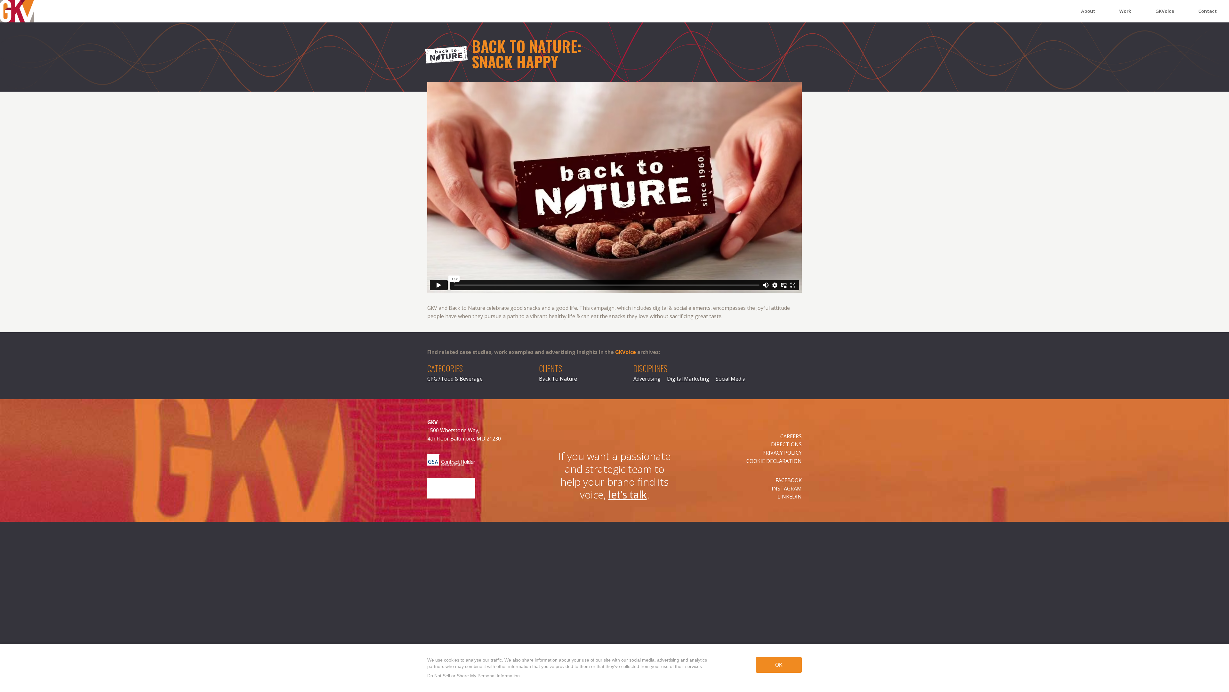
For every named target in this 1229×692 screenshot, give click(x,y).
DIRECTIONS (786, 444)
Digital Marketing (688, 378)
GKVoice (1164, 11)
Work (1125, 11)
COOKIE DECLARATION (774, 461)
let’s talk (627, 494)
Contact (1207, 11)
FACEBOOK (788, 480)
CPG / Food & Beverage (455, 378)
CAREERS (791, 436)
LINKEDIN (789, 496)
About (1088, 11)
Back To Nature (558, 378)
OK (779, 665)
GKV (5, 3)
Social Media (730, 378)
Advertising (647, 378)
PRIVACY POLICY (782, 452)
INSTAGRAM (787, 488)
